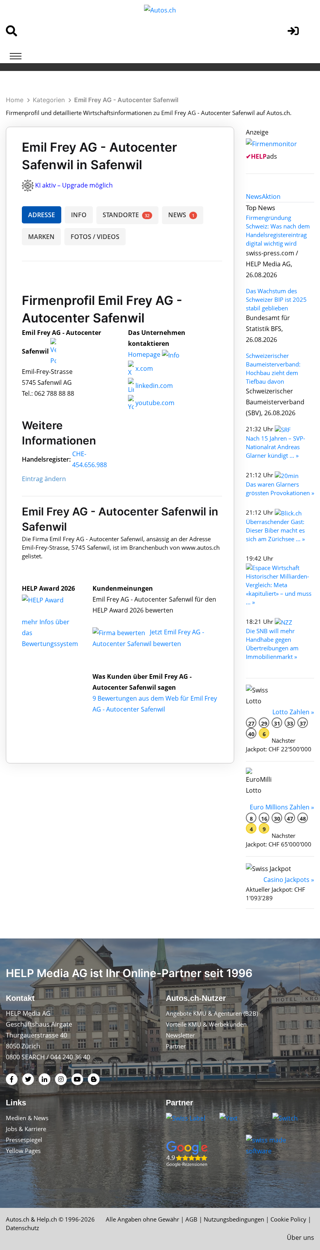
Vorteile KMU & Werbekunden (206, 1024)
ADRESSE (41, 215)
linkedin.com (153, 385)
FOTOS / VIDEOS (95, 236)
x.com (143, 368)
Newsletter (180, 1035)
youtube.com (154, 402)
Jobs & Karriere (26, 1129)
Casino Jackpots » (288, 879)
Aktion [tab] (271, 196)
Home (14, 100)
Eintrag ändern (44, 479)
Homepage (145, 354)
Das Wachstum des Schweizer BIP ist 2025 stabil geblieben (276, 299)
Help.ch (47, 1219)
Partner (176, 1046)
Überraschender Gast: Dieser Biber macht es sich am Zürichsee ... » (275, 530)
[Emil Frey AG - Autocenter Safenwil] (51, 599)
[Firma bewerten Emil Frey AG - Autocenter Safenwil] (119, 632)
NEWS (181, 215)
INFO (79, 215)
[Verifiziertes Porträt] (53, 351)
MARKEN (41, 236)
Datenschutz (22, 1228)
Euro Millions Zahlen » (282, 807)
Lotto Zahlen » (293, 712)
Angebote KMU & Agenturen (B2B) (212, 1013)
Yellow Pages (23, 1150)
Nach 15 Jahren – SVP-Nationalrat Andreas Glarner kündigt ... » (275, 446)
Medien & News (27, 1118)
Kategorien (49, 100)
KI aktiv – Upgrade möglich (74, 185)
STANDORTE (126, 215)
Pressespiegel (24, 1140)
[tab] (254, 196)
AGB (191, 1219)
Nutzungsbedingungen (234, 1219)
